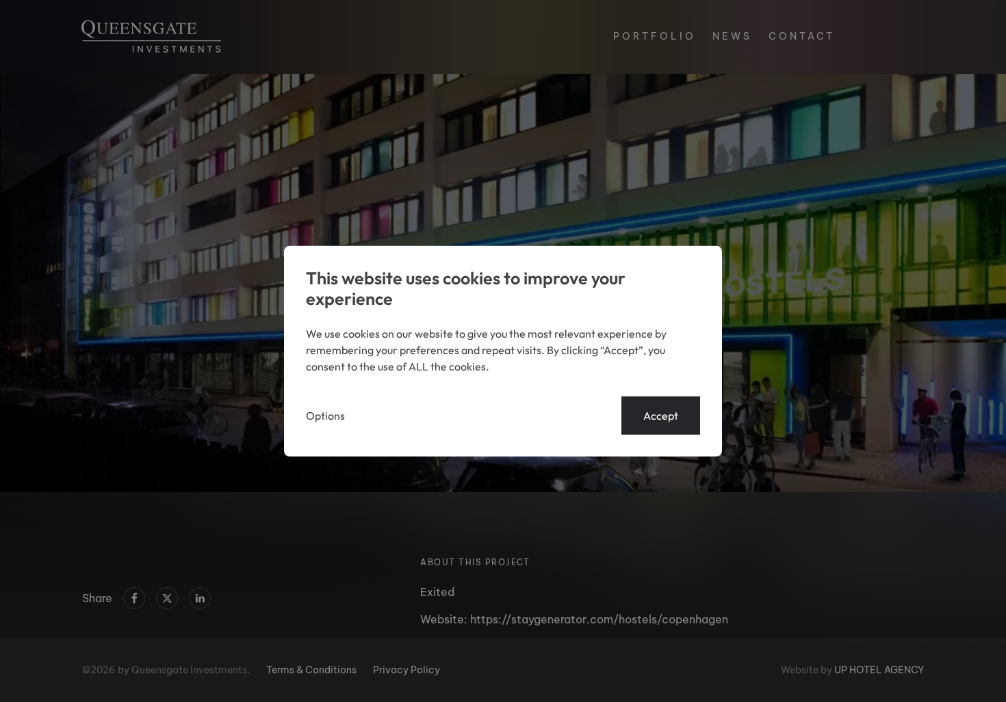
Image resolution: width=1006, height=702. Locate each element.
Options (325, 415)
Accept (660, 415)
